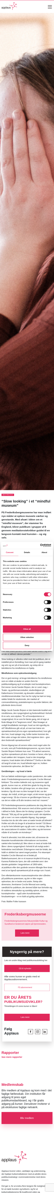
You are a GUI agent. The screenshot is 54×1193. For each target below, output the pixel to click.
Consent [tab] (9, 552)
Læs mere (25, 933)
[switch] (47, 602)
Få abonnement (25, 987)
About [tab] (44, 552)
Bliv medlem (27, 1118)
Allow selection (27, 637)
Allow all (27, 629)
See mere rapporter (12, 1057)
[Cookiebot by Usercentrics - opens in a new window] (40, 545)
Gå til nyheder (25, 968)
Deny (27, 645)
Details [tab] (27, 552)
